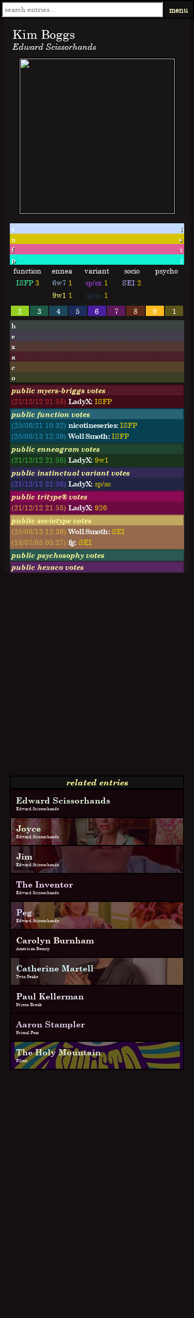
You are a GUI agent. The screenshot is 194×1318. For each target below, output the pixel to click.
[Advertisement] (97, 678)
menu (178, 9)
